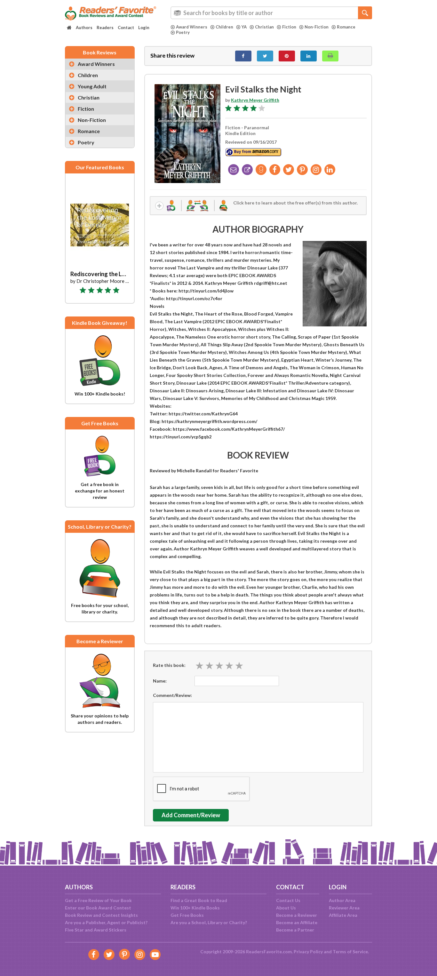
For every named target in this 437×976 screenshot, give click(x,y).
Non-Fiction (317, 26)
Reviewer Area (344, 907)
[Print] (330, 56)
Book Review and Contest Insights (101, 915)
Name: (160, 681)
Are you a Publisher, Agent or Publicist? (106, 922)
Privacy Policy (308, 951)
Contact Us (288, 900)
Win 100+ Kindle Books (195, 907)
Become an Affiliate (296, 922)
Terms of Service (350, 951)
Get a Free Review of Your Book (98, 900)
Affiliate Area (343, 915)
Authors (84, 27)
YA (244, 26)
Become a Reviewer (296, 915)
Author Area (342, 900)
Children (224, 26)
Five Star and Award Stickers (95, 929)
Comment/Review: (172, 695)
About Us (286, 907)
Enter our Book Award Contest (98, 907)
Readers (105, 27)
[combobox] (271, 13)
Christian (264, 26)
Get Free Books (187, 915)
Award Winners (191, 26)
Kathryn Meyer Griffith (255, 100)
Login (143, 27)
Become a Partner (295, 929)
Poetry (183, 32)
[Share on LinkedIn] (308, 56)
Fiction (289, 26)
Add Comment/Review (191, 815)
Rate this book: (169, 665)
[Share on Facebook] (243, 56)
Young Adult (92, 86)
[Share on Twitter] (265, 56)
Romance (346, 26)
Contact (126, 27)
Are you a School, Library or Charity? (209, 922)
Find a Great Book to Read (199, 900)
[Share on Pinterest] (287, 56)
